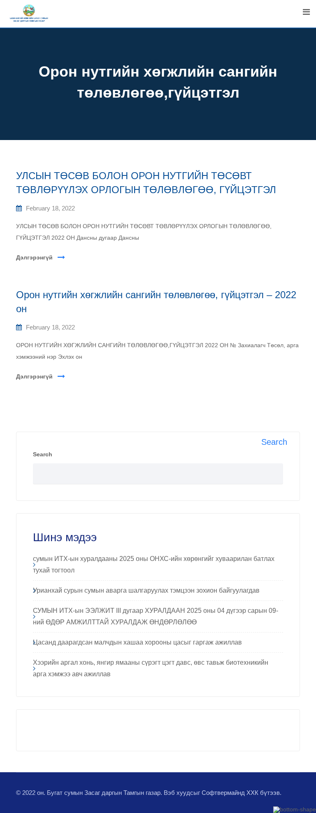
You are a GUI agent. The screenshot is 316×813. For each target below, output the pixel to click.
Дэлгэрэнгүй (34, 257)
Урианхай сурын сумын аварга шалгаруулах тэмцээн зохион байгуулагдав (146, 590)
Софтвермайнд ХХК (230, 792)
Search (42, 454)
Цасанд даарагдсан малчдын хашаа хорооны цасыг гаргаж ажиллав (137, 642)
